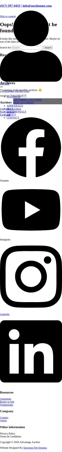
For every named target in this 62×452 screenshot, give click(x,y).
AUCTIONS (13, 96)
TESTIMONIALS (16, 111)
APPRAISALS (15, 105)
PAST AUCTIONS (23, 102)
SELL (10, 108)
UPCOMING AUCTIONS (27, 99)
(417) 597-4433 (10, 5)
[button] (7, 433)
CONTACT (13, 117)
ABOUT (11, 114)
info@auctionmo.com (37, 5)
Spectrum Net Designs (35, 447)
